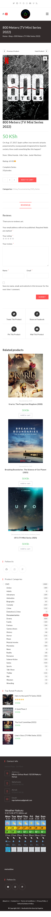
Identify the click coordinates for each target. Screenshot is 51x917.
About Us (6, 901)
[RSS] (36, 3)
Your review (8, 244)
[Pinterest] (20, 3)
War (8, 676)
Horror (9, 636)
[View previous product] (4, 51)
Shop (11, 36)
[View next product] (47, 51)
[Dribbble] (23, 3)
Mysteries (33, 534)
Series (37, 189)
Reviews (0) (25, 205)
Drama (9, 619)
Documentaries (24, 189)
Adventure (11, 595)
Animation (10, 598)
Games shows (12, 629)
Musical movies (12, 642)
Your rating (8, 236)
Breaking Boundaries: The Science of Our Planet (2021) (25, 470)
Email (29, 270)
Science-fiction (12, 659)
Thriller (9, 673)
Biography (10, 602)
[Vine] (33, 3)
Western (10, 680)
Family (9, 622)
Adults (9, 591)
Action (9, 588)
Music (9, 639)
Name (6, 270)
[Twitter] (14, 3)
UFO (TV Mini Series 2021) (25, 538)
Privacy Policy (42, 901)
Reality (9, 653)
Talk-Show (11, 670)
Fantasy (10, 625)
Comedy (10, 605)
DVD (32, 189)
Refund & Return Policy (26, 904)
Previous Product (13, 51)
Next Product (39, 51)
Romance (10, 656)
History (27, 534)
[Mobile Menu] (47, 14)
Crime (15, 189)
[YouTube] (30, 3)
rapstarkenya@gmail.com (22, 800)
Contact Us (15, 901)
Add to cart (27, 180)
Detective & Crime (14, 612)
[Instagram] (26, 3)
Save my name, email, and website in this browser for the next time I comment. (26, 287)
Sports (9, 666)
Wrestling (10, 683)
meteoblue (9, 869)
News (9, 649)
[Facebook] (17, 3)
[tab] (26, 205)
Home (5, 36)
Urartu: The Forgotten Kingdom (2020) (25, 404)
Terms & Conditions (28, 901)
